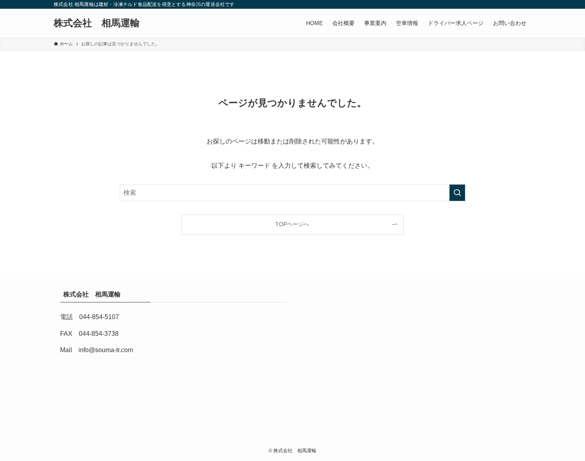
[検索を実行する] (457, 192)
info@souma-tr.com (105, 350)
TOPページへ (292, 224)
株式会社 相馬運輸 (101, 23)
